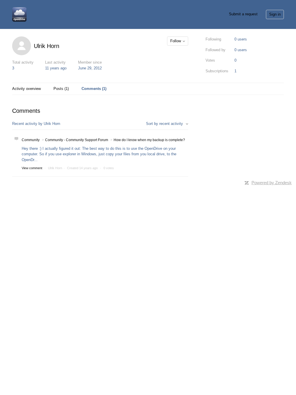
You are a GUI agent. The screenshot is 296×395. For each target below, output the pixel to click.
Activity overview (26, 88)
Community (31, 140)
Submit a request (243, 14)
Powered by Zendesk (271, 182)
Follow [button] (175, 41)
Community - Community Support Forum (76, 140)
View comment (32, 168)
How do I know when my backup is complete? (149, 140)
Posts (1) (61, 88)
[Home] (19, 14)
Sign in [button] (275, 14)
